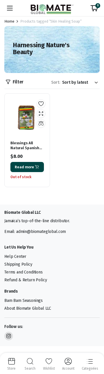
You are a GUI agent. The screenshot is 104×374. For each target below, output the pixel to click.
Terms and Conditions (23, 272)
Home (9, 21)
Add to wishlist (41, 104)
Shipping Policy (18, 264)
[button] (94, 8)
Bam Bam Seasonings (23, 300)
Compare (41, 123)
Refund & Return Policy (25, 280)
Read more (24, 167)
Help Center (15, 256)
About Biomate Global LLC (27, 308)
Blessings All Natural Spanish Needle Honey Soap (24, 150)
